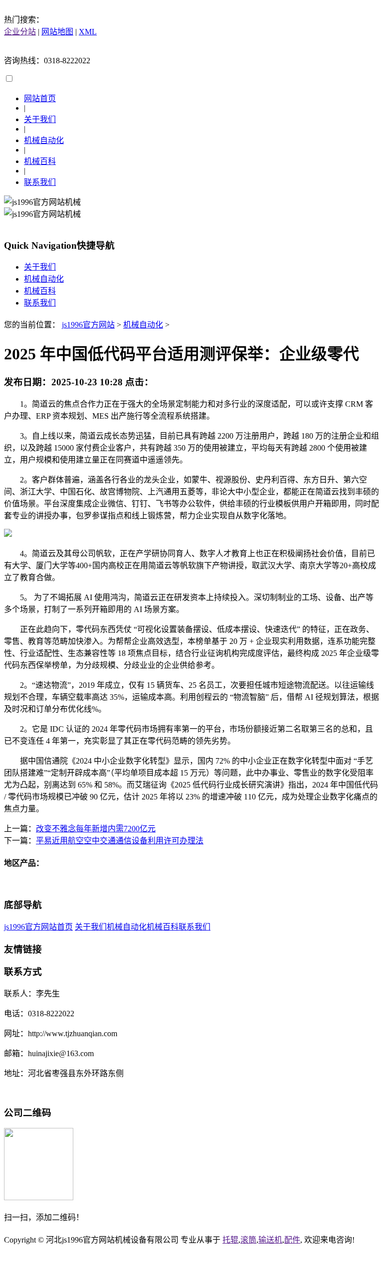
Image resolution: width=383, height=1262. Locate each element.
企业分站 (20, 31)
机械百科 (40, 161)
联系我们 (40, 182)
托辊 (230, 1240)
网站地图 (57, 31)
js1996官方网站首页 (38, 927)
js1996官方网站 (88, 324)
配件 (292, 1240)
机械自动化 (44, 140)
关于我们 (40, 119)
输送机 (270, 1240)
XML (88, 31)
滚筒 (248, 1240)
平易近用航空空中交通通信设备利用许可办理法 (119, 840)
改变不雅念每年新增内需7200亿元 (96, 828)
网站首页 (40, 98)
